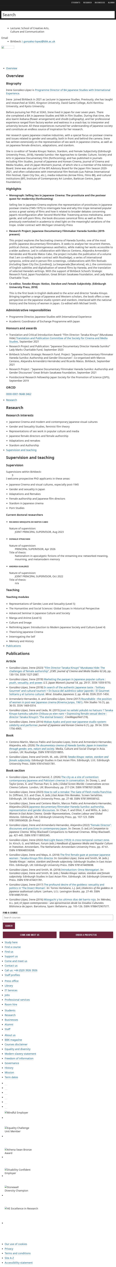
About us (10, 1035)
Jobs (7, 995)
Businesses (11, 1019)
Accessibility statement (19, 1262)
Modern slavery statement (20, 1053)
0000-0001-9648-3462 (18, 394)
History (9, 1067)
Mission (9, 1072)
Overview (11, 68)
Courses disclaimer (16, 1044)
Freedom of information (19, 1058)
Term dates (11, 1077)
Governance (12, 1063)
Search (8, 925)
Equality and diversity (17, 1049)
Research (11, 400)
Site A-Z (9, 1258)
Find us (9, 951)
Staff (7, 1029)
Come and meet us (29, 934)
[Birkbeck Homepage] (12, 12)
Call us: (21, 970)
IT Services (11, 990)
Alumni (9, 1024)
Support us (11, 956)
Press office (12, 981)
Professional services (17, 999)
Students (10, 1010)
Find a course (13, 947)
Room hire (11, 1004)
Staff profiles (12, 975)
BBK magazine (13, 1039)
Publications (13, 645)
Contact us (11, 965)
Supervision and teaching (21, 450)
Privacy (9, 1248)
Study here (11, 942)
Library (9, 985)
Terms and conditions (18, 1253)
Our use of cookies (16, 1244)
